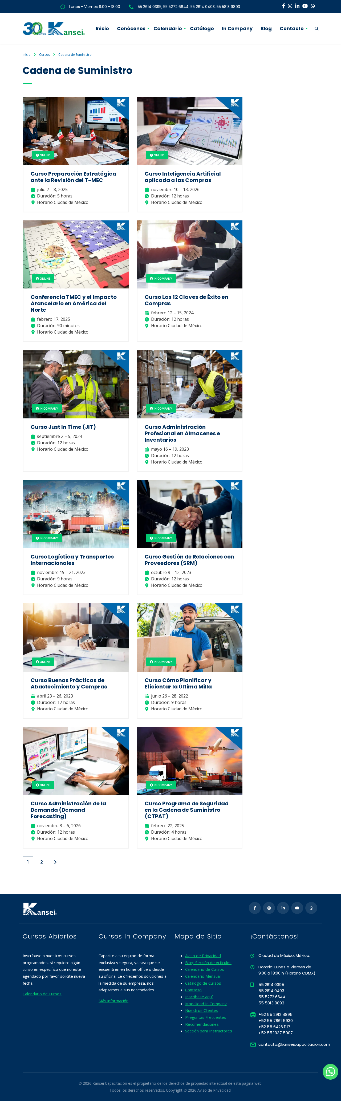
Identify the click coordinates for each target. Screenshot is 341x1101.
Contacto (292, 28)
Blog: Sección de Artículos (208, 962)
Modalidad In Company (206, 1003)
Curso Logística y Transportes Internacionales (72, 560)
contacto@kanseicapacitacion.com (294, 1044)
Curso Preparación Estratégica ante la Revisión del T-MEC (73, 177)
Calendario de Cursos (42, 993)
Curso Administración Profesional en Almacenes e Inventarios (182, 433)
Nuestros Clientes (201, 1010)
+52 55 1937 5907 (275, 1033)
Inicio (102, 28)
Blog (266, 28)
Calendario (167, 28)
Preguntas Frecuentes (205, 1017)
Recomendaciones (202, 1024)
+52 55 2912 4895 (275, 1014)
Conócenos (131, 28)
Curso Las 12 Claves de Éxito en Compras (186, 300)
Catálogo (202, 28)
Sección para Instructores (208, 1030)
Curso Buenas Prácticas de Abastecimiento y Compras (69, 683)
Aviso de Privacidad (203, 955)
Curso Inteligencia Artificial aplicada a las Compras (183, 177)
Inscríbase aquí (199, 996)
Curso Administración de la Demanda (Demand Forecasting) (68, 810)
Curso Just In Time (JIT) (63, 427)
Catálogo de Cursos (203, 983)
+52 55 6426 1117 (274, 1026)
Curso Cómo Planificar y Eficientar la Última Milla (178, 683)
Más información (113, 1000)
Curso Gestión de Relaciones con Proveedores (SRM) (189, 560)
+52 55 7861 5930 (275, 1020)
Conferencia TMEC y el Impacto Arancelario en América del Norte (74, 303)
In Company (237, 28)
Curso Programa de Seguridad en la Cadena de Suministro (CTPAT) (187, 810)
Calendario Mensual (203, 976)
